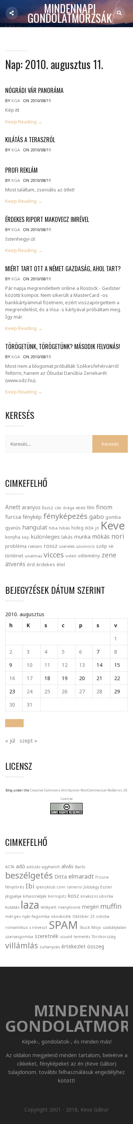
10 (30, 664)
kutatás (12, 907)
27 (82, 691)
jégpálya (13, 896)
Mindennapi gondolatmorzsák (70, 14)
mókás (101, 536)
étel (61, 564)
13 (82, 664)
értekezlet (73, 946)
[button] (14, 723)
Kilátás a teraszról (30, 139)
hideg (77, 528)
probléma (16, 546)
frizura (102, 877)
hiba (53, 528)
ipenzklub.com (50, 887)
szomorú (85, 546)
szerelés (67, 546)
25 (47, 691)
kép (25, 537)
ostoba (102, 916)
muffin (111, 906)
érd (31, 564)
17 (30, 678)
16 (12, 678)
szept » (28, 740)
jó (97, 528)
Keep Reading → (23, 121)
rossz (51, 545)
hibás (64, 528)
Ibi (29, 885)
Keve (112, 525)
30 (12, 704)
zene (109, 554)
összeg (95, 946)
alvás (67, 866)
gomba (113, 517)
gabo (96, 516)
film (91, 507)
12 (65, 664)
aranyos (31, 507)
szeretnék (46, 936)
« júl (10, 740)
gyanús (13, 528)
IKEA (89, 528)
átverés (15, 564)
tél (111, 546)
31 (30, 704)
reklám (35, 546)
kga (15, 100)
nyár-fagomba (36, 916)
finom (104, 507)
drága (68, 507)
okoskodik (61, 916)
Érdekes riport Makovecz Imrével (47, 219)
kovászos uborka (97, 896)
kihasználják (35, 896)
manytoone (69, 907)
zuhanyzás (50, 946)
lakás (67, 537)
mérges (13, 916)
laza (30, 905)
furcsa (13, 516)
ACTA (9, 866)
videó (70, 556)
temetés (82, 936)
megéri (90, 906)
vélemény (89, 555)
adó (20, 866)
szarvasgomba (19, 936)
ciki (58, 507)
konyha (12, 537)
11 (47, 664)
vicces (54, 555)
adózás (33, 866)
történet (14, 555)
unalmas (33, 556)
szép (101, 546)
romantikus (16, 927)
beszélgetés (29, 875)
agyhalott (51, 866)
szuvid (66, 936)
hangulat (34, 527)
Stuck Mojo (90, 927)
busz (47, 507)
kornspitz (57, 896)
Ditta (60, 876)
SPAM (63, 924)
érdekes (45, 564)
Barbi (80, 866)
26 (65, 691)
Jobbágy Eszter (97, 887)
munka (82, 536)
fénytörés (14, 887)
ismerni (74, 887)
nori (117, 536)
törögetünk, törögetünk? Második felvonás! (62, 346)
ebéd (80, 507)
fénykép (32, 516)
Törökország (104, 936)
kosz (73, 895)
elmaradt (81, 876)
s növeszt (38, 927)
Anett (12, 507)
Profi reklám (21, 170)
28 (99, 691)
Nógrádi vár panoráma (34, 90)
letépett (49, 907)
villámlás (21, 945)
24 (30, 691)
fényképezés (65, 516)
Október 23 (83, 916)
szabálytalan (114, 927)
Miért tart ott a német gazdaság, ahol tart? (63, 268)
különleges (45, 536)
